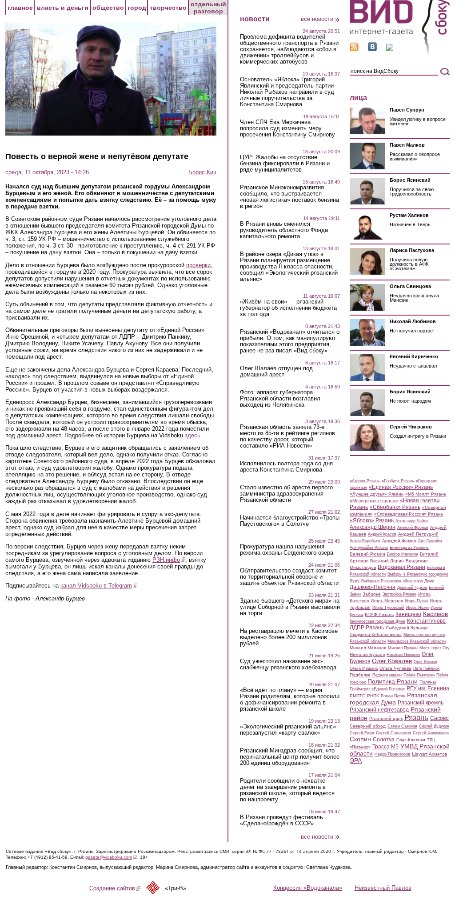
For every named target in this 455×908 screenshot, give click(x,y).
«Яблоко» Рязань (372, 520)
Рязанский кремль (420, 703)
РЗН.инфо (168, 559)
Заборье (372, 594)
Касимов (435, 613)
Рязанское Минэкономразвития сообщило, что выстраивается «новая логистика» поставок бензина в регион (289, 196)
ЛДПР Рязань (367, 627)
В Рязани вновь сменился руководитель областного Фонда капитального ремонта (284, 230)
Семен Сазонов (402, 726)
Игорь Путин (416, 601)
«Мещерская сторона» (374, 500)
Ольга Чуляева (395, 668)
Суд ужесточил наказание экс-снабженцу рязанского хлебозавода (288, 664)
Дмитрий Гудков (412, 587)
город (137, 7)
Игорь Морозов (387, 600)
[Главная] (400, 52)
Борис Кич (202, 172)
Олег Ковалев (392, 660)
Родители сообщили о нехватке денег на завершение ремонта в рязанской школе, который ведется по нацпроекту (287, 790)
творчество (168, 7)
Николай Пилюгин (403, 654)
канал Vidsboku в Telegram (98, 585)
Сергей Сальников (393, 733)
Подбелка (360, 674)
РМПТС (357, 695)
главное (20, 7)
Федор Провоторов (392, 754)
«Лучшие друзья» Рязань (376, 494)
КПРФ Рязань (379, 614)
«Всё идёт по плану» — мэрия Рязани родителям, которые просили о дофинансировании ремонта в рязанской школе (289, 699)
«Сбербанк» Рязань (395, 507)
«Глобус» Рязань (398, 481)
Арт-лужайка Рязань (369, 547)
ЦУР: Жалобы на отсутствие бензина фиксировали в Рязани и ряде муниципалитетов (285, 163)
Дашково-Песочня (372, 587)
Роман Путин (393, 696)
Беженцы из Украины (409, 547)
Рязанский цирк (386, 718)
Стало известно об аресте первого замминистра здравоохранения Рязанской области (286, 493)
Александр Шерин (372, 527)
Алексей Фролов (412, 527)
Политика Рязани (392, 681)
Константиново (426, 621)
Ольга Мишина (364, 668)
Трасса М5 (385, 747)
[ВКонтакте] (372, 49)
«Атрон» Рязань (365, 481)
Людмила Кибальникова (376, 634)
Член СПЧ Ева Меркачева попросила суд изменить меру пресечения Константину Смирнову (287, 128)
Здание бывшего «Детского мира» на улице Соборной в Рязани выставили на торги (290, 607)
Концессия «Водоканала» (307, 887)
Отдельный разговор (208, 7)
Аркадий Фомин (399, 540)
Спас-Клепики (410, 739)
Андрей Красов (382, 534)
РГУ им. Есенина (428, 688)
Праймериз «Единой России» (377, 689)
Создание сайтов (114, 888)
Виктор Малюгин (402, 554)
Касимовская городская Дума (377, 621)
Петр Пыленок (426, 668)
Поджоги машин (387, 675)
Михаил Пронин (403, 648)
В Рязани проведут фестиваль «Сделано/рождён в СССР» (281, 820)
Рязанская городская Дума (393, 699)
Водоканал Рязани (401, 567)
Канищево (408, 614)
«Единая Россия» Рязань (401, 487)
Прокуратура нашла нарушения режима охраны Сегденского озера (286, 550)
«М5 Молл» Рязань (425, 494)
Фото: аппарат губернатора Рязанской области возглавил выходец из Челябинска (280, 398)
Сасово (439, 718)
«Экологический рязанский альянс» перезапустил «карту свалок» (288, 730)
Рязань (416, 717)
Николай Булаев (367, 654)
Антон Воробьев (365, 541)
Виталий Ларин (387, 560)
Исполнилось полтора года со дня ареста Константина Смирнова (286, 466)
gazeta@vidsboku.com (111, 857)
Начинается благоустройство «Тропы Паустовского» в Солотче (289, 521)
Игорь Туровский (388, 607)
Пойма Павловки (419, 675)
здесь (192, 435)
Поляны (427, 682)
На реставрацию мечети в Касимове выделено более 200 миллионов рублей (289, 637)
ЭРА (356, 760)
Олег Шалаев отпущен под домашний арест (276, 371)
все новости (317, 19)
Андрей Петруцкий (418, 534)
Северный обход (368, 726)
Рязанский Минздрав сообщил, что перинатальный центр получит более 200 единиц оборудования (289, 757)
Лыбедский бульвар (407, 627)
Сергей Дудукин (434, 726)
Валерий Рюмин (367, 554)
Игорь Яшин (417, 607)
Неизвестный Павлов (383, 887)
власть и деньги (62, 7)
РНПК (373, 695)
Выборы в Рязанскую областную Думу (397, 581)
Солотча (384, 739)
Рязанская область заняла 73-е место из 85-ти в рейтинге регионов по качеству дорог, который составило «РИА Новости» (287, 436)
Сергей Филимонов (431, 733)
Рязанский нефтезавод (379, 710)
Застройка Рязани (399, 594)
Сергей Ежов (362, 733)
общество (108, 7)
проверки (198, 265)
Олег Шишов (425, 662)
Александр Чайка (411, 521)
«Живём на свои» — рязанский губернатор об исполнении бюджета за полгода (288, 308)
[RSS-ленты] (354, 49)
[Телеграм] (389, 49)
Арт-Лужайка (430, 541)
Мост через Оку (434, 648)
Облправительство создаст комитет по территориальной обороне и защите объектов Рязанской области (289, 577)
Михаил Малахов (368, 647)
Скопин (360, 739)
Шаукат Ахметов (429, 754)
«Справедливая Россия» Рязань (408, 514)
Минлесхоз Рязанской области (416, 641)
